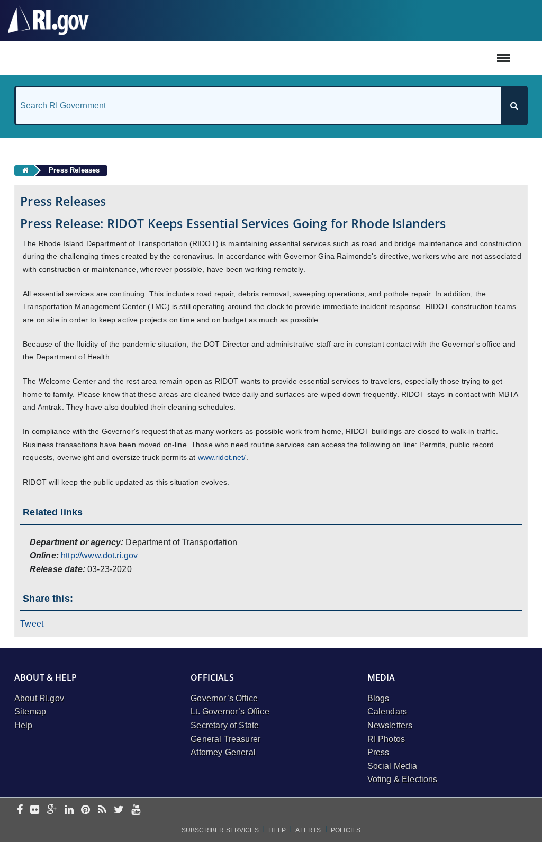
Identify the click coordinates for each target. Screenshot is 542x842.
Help (23, 725)
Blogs (378, 698)
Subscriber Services (220, 830)
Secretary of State (225, 725)
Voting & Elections (402, 779)
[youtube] (135, 810)
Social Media (392, 766)
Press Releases (74, 170)
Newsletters (390, 725)
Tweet (31, 623)
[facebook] (20, 810)
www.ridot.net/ (222, 457)
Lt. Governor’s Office (230, 711)
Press (378, 752)
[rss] (102, 810)
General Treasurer (225, 739)
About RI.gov (39, 698)
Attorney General (223, 752)
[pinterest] (85, 810)
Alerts (308, 830)
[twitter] (119, 810)
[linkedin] (69, 810)
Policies (345, 830)
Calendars (387, 711)
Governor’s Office (224, 698)
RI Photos (386, 739)
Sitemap (30, 711)
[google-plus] (52, 810)
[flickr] (34, 810)
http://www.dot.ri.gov (99, 555)
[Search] (514, 105)
